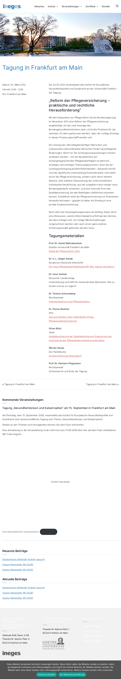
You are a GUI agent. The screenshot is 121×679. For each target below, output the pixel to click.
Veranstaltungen (70, 6)
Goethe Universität (92, 631)
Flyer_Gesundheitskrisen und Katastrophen (20, 532)
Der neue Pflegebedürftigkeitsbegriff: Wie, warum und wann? (81, 266)
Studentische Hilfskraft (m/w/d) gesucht (23, 559)
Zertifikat (90, 6)
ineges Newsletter (92, 626)
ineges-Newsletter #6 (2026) (17, 564)
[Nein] (117, 669)
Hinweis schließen (46, 674)
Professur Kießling (92, 640)
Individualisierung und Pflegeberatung (69, 301)
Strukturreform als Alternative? (65, 355)
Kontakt (106, 6)
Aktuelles (39, 6)
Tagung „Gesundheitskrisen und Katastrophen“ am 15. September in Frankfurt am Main (58, 407)
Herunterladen (48, 532)
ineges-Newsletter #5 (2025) (17, 569)
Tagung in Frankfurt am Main (19, 384)
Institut (51, 6)
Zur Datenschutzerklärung (72, 674)
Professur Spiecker (92, 636)
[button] (56, 6)
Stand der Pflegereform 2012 (64, 251)
